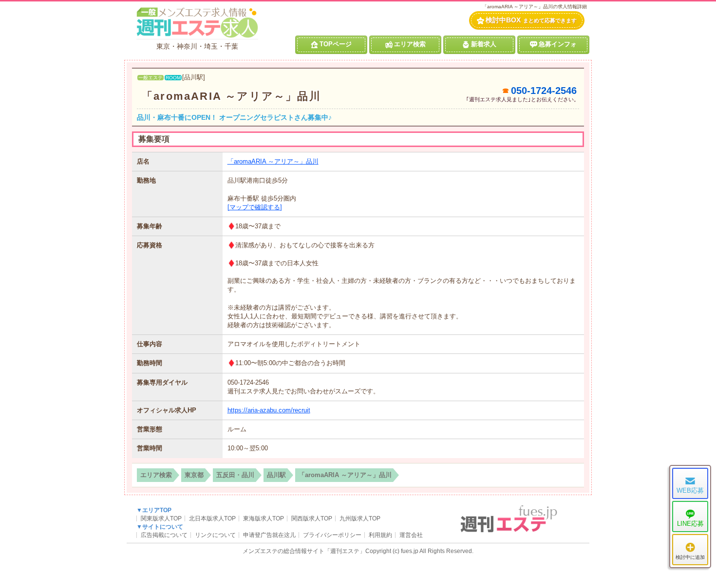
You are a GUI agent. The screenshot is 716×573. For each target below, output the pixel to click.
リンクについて (215, 535)
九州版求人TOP (359, 518)
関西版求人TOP (311, 518)
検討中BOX (531, 20)
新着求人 (483, 44)
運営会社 (411, 535)
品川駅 (276, 475)
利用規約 (380, 535)
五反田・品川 (235, 475)
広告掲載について (164, 535)
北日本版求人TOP (212, 518)
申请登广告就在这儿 (269, 535)
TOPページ (336, 44)
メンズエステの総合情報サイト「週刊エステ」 (304, 551)
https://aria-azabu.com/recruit (268, 410)
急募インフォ (558, 44)
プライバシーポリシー (332, 535)
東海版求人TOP (263, 518)
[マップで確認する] (254, 207)
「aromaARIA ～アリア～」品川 (231, 96)
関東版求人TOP (161, 518)
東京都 (194, 475)
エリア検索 (410, 44)
